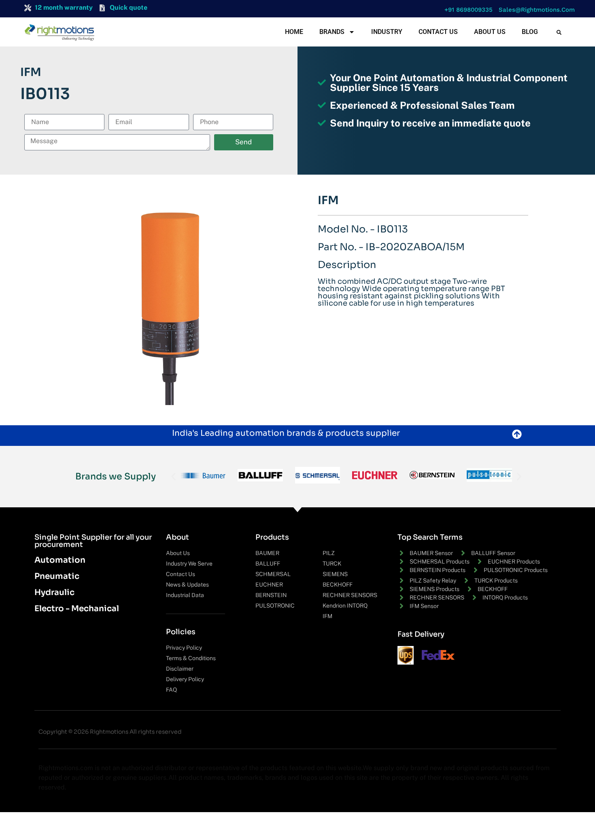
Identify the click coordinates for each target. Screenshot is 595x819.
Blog (530, 32)
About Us (490, 32)
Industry (386, 32)
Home (294, 32)
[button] (466, 10)
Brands (331, 32)
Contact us (438, 32)
